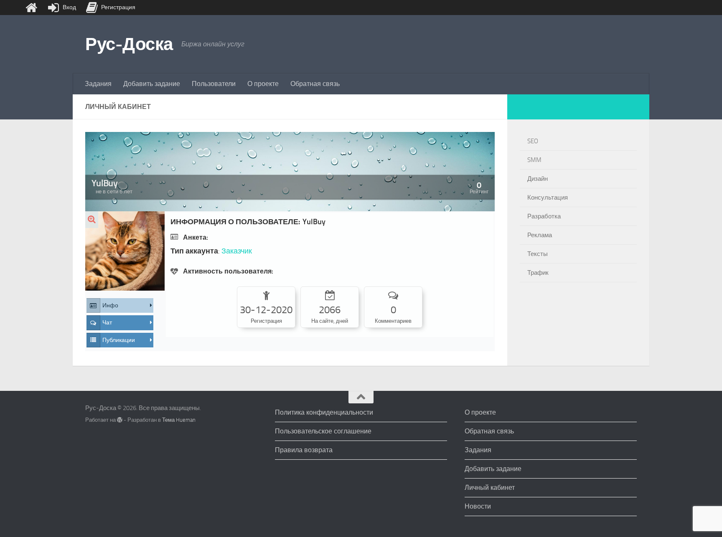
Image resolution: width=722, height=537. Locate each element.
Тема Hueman (179, 420)
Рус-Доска (129, 44)
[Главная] (31, 7)
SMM (534, 160)
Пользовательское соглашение (323, 431)
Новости (478, 506)
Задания (98, 84)
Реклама (539, 235)
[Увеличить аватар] (91, 219)
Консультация (547, 197)
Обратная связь (315, 84)
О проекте (263, 84)
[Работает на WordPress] (119, 420)
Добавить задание (151, 84)
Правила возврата (304, 450)
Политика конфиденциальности (324, 412)
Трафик (538, 272)
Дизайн (537, 178)
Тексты (537, 254)
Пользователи (214, 84)
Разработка (544, 216)
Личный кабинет (490, 487)
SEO (532, 141)
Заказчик (236, 251)
